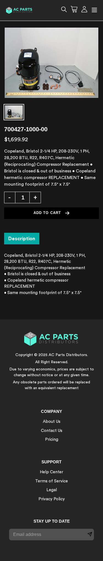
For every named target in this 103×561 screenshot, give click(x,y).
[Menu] (94, 10)
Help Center (51, 472)
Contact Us (51, 431)
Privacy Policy (51, 499)
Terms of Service (51, 481)
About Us (51, 422)
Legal (51, 490)
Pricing (51, 439)
